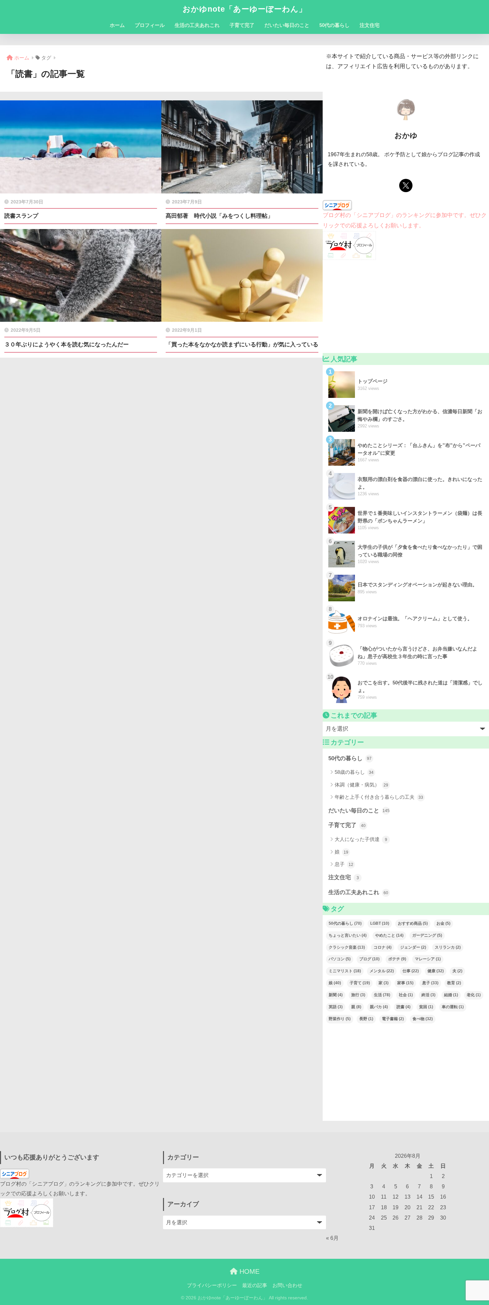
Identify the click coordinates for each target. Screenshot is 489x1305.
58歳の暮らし (354, 772)
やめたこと (389, 935)
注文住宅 (370, 25)
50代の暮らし (334, 25)
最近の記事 (254, 1285)
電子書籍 (393, 1018)
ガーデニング (427, 935)
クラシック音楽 (347, 947)
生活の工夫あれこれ (197, 25)
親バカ (379, 1007)
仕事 (411, 971)
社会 (406, 995)
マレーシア (428, 959)
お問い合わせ (287, 1285)
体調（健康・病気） (361, 784)
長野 (366, 1018)
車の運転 (453, 1007)
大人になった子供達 (361, 839)
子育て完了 (242, 25)
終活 (428, 995)
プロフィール (150, 25)
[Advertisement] (406, 306)
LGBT (379, 923)
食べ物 (422, 1018)
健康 (435, 971)
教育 (454, 983)
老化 (474, 995)
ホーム (117, 25)
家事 (405, 983)
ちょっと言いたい (348, 935)
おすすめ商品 (413, 923)
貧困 (426, 1007)
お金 (443, 923)
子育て (360, 983)
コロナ (383, 947)
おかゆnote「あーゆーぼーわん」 (245, 9)
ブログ (369, 959)
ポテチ (397, 959)
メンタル (382, 971)
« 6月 (332, 1238)
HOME (248, 1271)
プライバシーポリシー (212, 1285)
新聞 (336, 995)
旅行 (358, 995)
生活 (382, 995)
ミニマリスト (345, 971)
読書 (403, 1007)
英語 (336, 1007)
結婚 (451, 995)
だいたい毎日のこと (286, 25)
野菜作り (340, 1018)
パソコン (340, 959)
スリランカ (448, 947)
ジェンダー (413, 947)
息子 (344, 864)
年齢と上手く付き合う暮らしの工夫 (379, 797)
